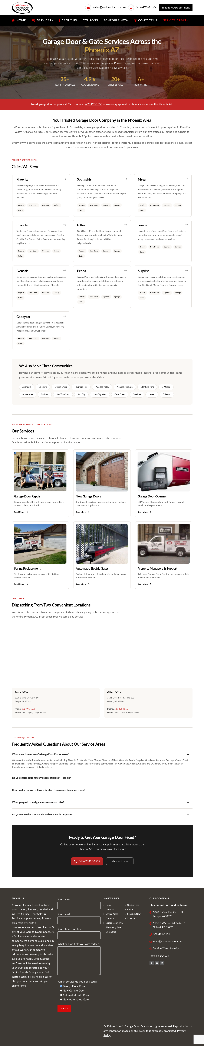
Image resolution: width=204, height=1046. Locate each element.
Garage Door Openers (152, 496)
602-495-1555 (146, 7)
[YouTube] (157, 963)
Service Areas (112, 914)
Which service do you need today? (78, 981)
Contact (131, 910)
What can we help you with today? (78, 944)
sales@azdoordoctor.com (109, 7)
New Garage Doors (88, 496)
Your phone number (69, 929)
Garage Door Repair (27, 496)
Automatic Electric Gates (92, 568)
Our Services (133, 905)
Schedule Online (120, 861)
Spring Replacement (27, 568)
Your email (63, 914)
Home (108, 905)
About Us (110, 910)
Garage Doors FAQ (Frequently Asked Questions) (114, 927)
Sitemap (131, 919)
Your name (63, 899)
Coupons (110, 919)
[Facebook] (151, 963)
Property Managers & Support (157, 568)
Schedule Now (134, 914)
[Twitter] (162, 963)
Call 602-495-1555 (89, 861)
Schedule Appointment (176, 7)
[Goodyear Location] (41, 330)
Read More (19, 512)
